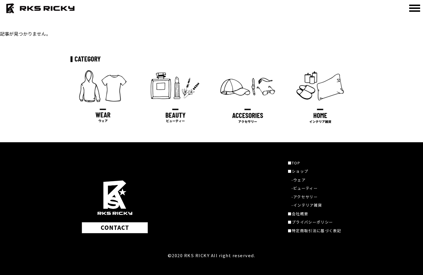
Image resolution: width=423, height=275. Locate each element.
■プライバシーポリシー (310, 222)
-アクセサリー (304, 196)
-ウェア (298, 179)
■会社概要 (298, 213)
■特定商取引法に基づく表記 (314, 230)
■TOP (294, 163)
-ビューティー (304, 188)
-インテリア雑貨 (306, 205)
